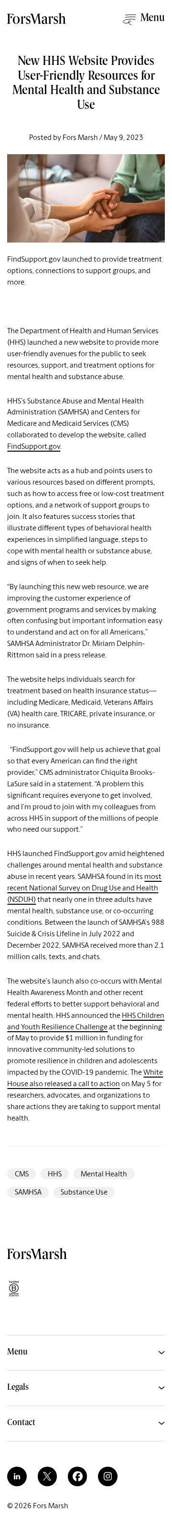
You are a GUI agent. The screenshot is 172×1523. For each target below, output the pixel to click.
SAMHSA (28, 1191)
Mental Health (104, 1173)
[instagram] (107, 1476)
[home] (37, 22)
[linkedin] (16, 1476)
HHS (55, 1173)
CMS (22, 1173)
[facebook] (77, 1476)
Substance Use (84, 1191)
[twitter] (47, 1476)
